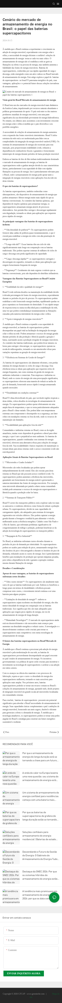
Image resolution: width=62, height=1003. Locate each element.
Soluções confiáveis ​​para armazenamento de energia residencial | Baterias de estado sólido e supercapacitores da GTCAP (39, 835)
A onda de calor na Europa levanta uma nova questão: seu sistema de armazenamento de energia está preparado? (40, 776)
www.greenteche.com (36, 994)
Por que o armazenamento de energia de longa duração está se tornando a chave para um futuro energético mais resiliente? (39, 757)
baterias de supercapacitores (26, 700)
